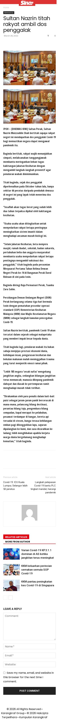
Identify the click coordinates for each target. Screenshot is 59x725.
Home (6, 7)
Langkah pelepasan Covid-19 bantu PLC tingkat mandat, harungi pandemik (43, 487)
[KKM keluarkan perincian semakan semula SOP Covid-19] (11, 569)
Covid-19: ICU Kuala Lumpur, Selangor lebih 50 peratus (15, 486)
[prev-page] (5, 598)
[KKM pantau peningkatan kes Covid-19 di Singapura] (11, 585)
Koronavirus (8, 12)
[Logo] (27, 3)
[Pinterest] (21, 43)
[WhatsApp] (29, 43)
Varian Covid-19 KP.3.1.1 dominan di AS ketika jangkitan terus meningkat (37, 554)
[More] (36, 43)
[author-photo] (29, 520)
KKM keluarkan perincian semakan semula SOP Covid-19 (36, 569)
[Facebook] (6, 43)
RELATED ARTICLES (16, 537)
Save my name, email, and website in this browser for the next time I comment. (28, 677)
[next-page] (11, 598)
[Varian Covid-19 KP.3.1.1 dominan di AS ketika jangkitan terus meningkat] (11, 554)
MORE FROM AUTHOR (17, 541)
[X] (14, 43)
